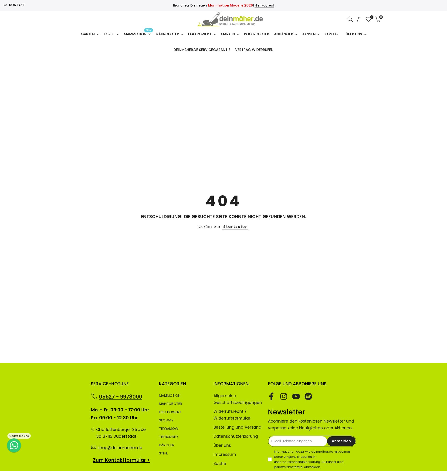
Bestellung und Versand (237, 427)
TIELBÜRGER (168, 436)
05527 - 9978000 (120, 396)
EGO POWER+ (170, 412)
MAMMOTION (169, 395)
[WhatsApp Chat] (14, 445)
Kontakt (17, 5)
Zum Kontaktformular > (121, 460)
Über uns (222, 445)
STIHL (163, 453)
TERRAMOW (168, 428)
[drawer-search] (350, 19)
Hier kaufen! (264, 5)
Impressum (224, 454)
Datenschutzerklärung (235, 436)
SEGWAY (166, 420)
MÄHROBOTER (170, 403)
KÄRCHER (166, 445)
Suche (219, 463)
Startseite (235, 226)
